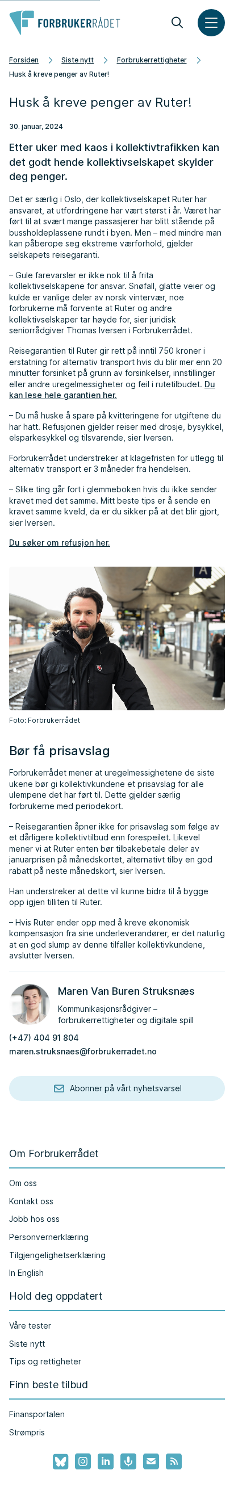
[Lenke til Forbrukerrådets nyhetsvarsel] (151, 1461)
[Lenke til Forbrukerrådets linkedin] (106, 1461)
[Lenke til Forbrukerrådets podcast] (128, 1461)
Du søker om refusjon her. (59, 542)
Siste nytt (77, 60)
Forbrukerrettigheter (152, 60)
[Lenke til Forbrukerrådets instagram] (83, 1461)
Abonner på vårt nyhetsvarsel (126, 1088)
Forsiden (24, 60)
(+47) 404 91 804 (44, 1037)
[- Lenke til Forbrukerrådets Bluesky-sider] (57, 1462)
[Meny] (211, 22)
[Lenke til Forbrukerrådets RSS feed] (174, 1461)
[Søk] (177, 22)
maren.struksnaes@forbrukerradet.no (83, 1051)
